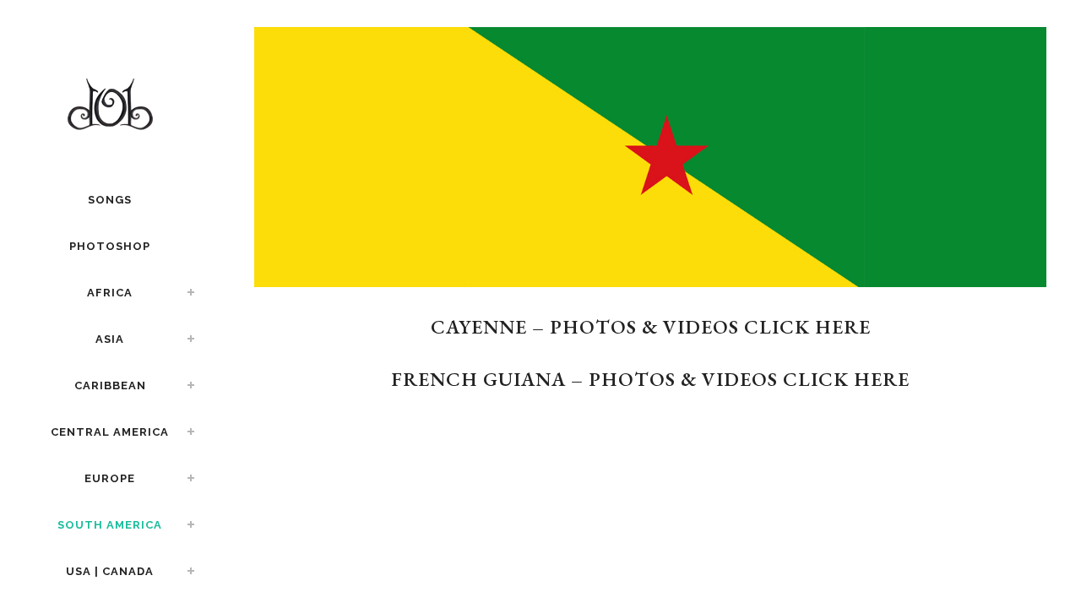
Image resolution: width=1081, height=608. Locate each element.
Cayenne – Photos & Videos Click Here (651, 326)
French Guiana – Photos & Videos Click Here (650, 379)
